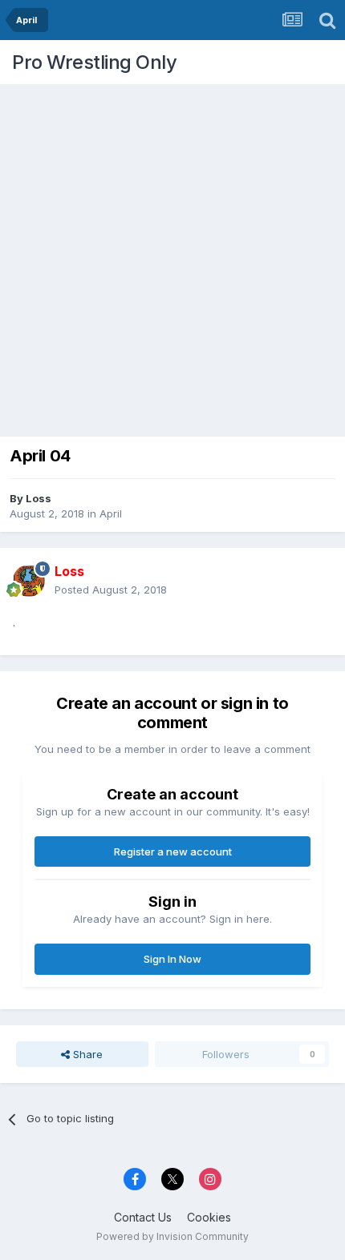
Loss (38, 498)
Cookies (209, 1217)
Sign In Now (172, 958)
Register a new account (173, 851)
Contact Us (143, 1217)
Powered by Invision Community (172, 1236)
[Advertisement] (172, 256)
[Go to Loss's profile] (29, 581)
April (110, 513)
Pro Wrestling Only (94, 62)
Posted (111, 589)
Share (86, 1054)
